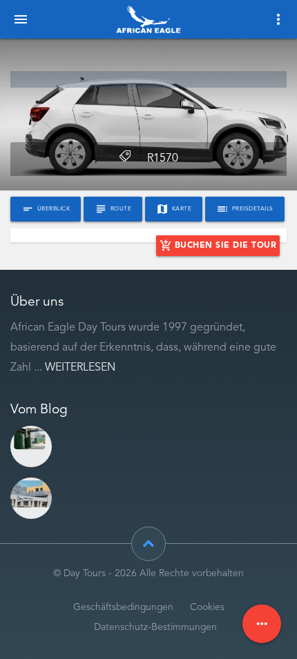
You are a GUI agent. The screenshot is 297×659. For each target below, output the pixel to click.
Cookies (207, 607)
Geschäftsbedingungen (123, 607)
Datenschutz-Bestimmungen (155, 627)
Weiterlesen (80, 367)
